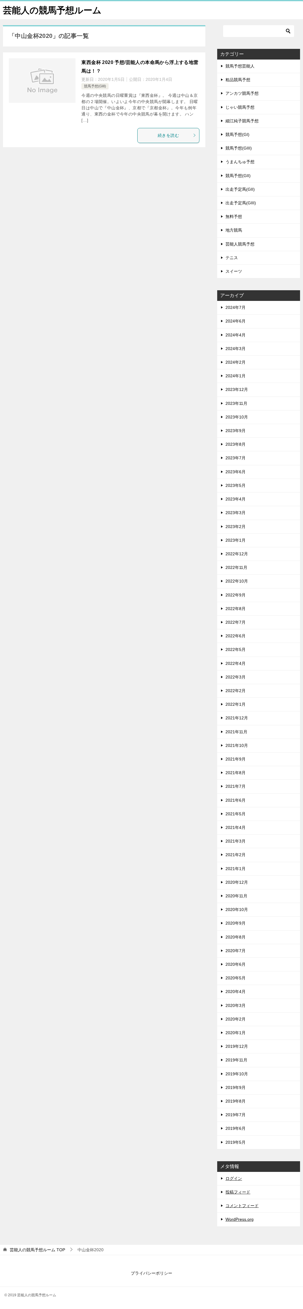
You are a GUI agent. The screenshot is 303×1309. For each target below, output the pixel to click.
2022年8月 (235, 608)
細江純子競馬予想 (242, 120)
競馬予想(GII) (238, 175)
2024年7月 (235, 307)
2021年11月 (236, 731)
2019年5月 (235, 1142)
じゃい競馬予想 (239, 107)
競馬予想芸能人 (239, 66)
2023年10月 (236, 417)
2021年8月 (235, 772)
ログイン (233, 1178)
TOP (37, 1249)
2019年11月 (236, 1060)
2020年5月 (235, 978)
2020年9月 (235, 923)
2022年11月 (236, 567)
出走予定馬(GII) (240, 189)
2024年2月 (235, 362)
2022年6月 (235, 635)
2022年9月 (235, 595)
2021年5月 (235, 813)
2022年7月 (235, 622)
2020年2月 (235, 1019)
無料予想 (233, 216)
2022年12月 (236, 553)
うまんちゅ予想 (239, 161)
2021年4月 (235, 827)
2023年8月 (235, 444)
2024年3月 (235, 348)
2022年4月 (235, 663)
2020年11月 (236, 895)
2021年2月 (235, 854)
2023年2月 (235, 526)
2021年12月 (236, 718)
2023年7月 (235, 457)
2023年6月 (235, 471)
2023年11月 (236, 403)
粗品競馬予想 (237, 79)
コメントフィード (242, 1205)
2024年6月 (235, 321)
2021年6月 (235, 800)
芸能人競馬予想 (239, 244)
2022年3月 (235, 677)
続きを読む (168, 135)
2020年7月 (235, 950)
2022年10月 (236, 581)
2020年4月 (235, 991)
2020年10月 (236, 909)
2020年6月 (235, 964)
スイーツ (233, 271)
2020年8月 (235, 937)
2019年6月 (235, 1128)
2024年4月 (235, 335)
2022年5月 (235, 649)
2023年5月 (235, 485)
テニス (231, 257)
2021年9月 (235, 759)
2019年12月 (236, 1046)
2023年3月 (235, 512)
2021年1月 (235, 868)
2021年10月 (236, 745)
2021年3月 (235, 841)
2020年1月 (235, 1032)
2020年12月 (236, 882)
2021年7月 (235, 786)
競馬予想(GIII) (95, 86)
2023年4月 (235, 499)
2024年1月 (235, 375)
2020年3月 (235, 1005)
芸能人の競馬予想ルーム (52, 10)
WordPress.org (239, 1219)
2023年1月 (235, 540)
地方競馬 (233, 230)
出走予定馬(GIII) (240, 202)
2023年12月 (236, 389)
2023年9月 (235, 430)
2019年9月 (235, 1087)
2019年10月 (236, 1073)
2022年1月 (235, 704)
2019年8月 (235, 1101)
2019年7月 (235, 1114)
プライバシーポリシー (151, 1273)
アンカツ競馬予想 (242, 93)
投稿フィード (237, 1192)
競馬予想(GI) (237, 134)
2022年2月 (235, 690)
